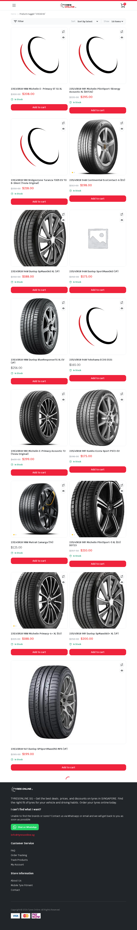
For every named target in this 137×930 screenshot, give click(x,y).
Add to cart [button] (39, 107)
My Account (17, 864)
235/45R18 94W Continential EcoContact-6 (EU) (97, 180)
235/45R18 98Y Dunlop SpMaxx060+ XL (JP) (94, 633)
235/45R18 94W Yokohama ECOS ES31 (90, 359)
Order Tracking (19, 855)
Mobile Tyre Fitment (22, 885)
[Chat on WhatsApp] (25, 827)
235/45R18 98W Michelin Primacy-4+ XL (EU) (36, 633)
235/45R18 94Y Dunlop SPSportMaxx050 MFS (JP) (39, 748)
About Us (16, 880)
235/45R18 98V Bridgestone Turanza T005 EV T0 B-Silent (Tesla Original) (38, 182)
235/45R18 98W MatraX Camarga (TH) (32, 542)
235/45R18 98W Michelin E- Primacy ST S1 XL (36, 88)
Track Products (19, 859)
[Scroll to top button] (131, 915)
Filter (20, 21)
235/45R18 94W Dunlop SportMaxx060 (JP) (93, 271)
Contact (15, 889)
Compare (63, 31)
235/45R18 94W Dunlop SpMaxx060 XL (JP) (35, 271)
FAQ (13, 850)
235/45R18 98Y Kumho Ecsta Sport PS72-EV (94, 450)
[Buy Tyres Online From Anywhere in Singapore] (68, 5)
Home (13, 14)
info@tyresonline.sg (23, 834)
